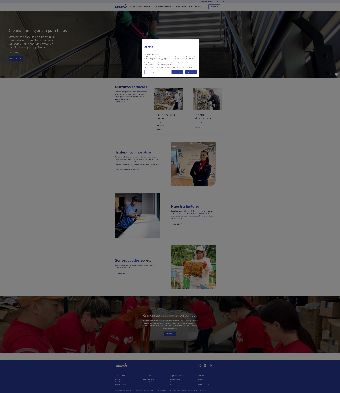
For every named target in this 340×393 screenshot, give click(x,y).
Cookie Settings (150, 72)
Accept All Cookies (190, 72)
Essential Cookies (177, 72)
